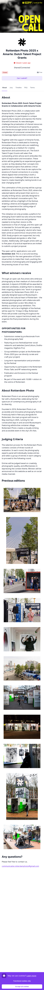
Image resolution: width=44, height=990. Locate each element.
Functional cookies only (22, 981)
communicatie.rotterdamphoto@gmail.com (20, 866)
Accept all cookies (22, 986)
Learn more (31, 976)
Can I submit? (22, 78)
